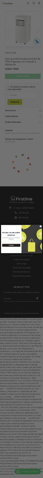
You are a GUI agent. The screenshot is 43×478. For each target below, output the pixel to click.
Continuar (11, 245)
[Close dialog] (40, 226)
